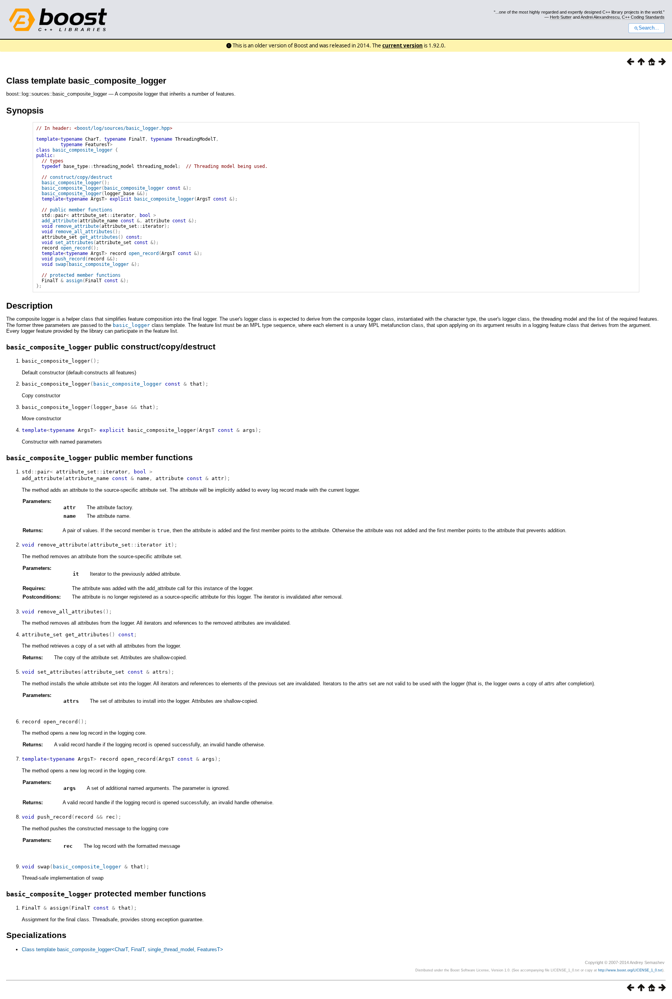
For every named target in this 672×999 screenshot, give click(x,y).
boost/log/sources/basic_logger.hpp (123, 128)
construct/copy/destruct (81, 177)
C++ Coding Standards (643, 17)
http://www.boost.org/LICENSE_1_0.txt (630, 970)
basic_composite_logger (82, 150)
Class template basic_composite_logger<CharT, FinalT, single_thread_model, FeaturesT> (122, 949)
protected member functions (85, 275)
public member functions (81, 210)
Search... (649, 28)
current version (402, 45)
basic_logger (131, 325)
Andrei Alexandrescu (600, 17)
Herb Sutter (561, 17)
